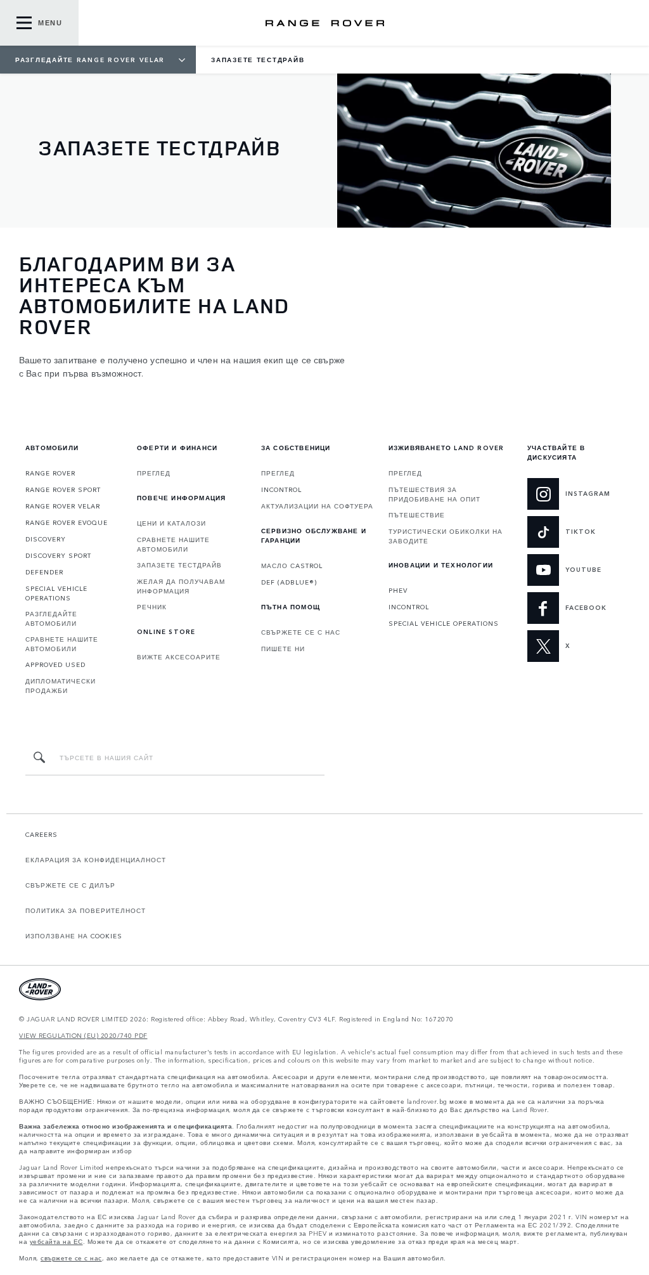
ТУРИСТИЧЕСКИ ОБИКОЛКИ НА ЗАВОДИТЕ (446, 536)
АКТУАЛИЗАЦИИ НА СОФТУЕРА (317, 506)
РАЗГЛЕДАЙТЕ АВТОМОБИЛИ (51, 618)
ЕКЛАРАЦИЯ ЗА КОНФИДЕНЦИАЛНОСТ (95, 859)
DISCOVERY (45, 538)
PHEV (398, 590)
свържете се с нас (71, 1258)
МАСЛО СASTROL (292, 565)
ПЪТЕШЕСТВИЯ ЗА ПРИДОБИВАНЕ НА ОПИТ (434, 494)
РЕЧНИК (152, 606)
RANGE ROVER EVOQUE (66, 522)
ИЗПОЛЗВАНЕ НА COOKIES (73, 935)
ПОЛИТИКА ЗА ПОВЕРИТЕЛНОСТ (85, 910)
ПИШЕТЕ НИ (283, 648)
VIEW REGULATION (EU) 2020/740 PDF (83, 1036)
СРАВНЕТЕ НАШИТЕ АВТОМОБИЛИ (61, 644)
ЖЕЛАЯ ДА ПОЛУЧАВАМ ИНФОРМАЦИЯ (181, 586)
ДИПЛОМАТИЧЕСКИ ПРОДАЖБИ (60, 685)
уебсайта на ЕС (56, 1242)
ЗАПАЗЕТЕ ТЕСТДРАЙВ (179, 564)
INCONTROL (281, 489)
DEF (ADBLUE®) (289, 582)
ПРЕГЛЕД (153, 473)
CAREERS (41, 834)
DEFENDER (44, 571)
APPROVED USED (55, 664)
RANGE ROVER (50, 473)
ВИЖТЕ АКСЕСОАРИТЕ (179, 656)
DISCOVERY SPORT (58, 555)
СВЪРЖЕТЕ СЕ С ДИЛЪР (70, 885)
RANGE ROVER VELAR (62, 506)
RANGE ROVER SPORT (63, 489)
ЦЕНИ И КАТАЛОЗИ (171, 523)
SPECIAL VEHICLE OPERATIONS (56, 593)
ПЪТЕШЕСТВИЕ (417, 514)
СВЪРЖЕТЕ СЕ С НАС (300, 632)
